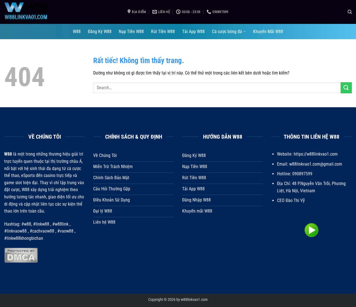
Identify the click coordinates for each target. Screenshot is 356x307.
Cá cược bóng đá (227, 31)
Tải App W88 (193, 31)
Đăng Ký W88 (100, 31)
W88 (77, 31)
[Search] (350, 12)
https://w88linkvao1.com (316, 154)
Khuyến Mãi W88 (268, 31)
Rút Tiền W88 (163, 31)
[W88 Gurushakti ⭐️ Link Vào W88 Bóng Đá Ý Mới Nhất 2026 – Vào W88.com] (61, 12)
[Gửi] (346, 87)
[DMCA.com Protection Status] (21, 255)
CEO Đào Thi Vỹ (291, 200)
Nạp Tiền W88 (131, 31)
